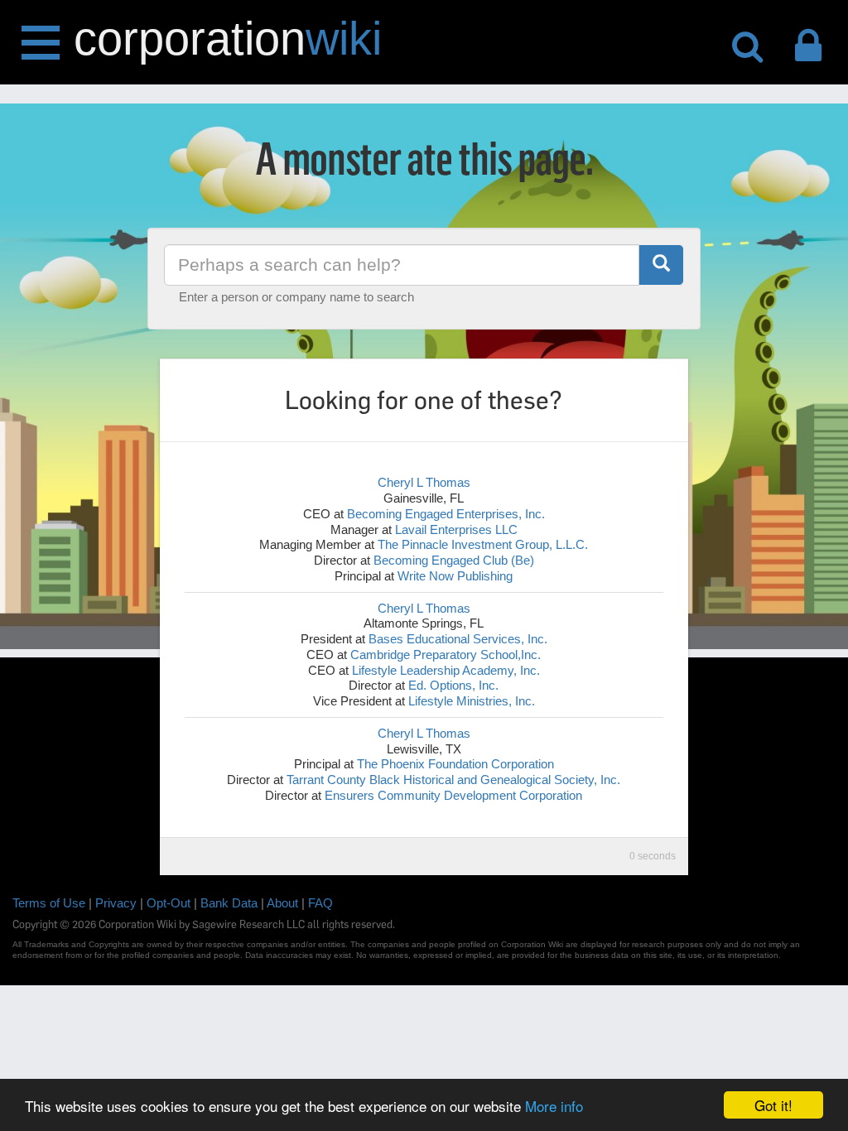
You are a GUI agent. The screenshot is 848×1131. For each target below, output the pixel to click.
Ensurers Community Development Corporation (453, 795)
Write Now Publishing (455, 576)
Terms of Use (48, 903)
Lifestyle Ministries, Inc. (471, 701)
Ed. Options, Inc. (453, 685)
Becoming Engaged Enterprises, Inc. (446, 514)
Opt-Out (168, 903)
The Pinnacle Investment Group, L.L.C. (483, 544)
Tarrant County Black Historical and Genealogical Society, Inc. (453, 779)
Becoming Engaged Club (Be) (453, 560)
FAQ (320, 903)
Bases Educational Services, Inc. (458, 639)
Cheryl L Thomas (424, 482)
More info (554, 1105)
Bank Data (229, 903)
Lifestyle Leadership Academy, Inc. (446, 670)
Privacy (116, 903)
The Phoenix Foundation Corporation (455, 764)
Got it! (773, 1105)
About (282, 903)
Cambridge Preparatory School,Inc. (445, 654)
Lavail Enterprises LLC (456, 529)
